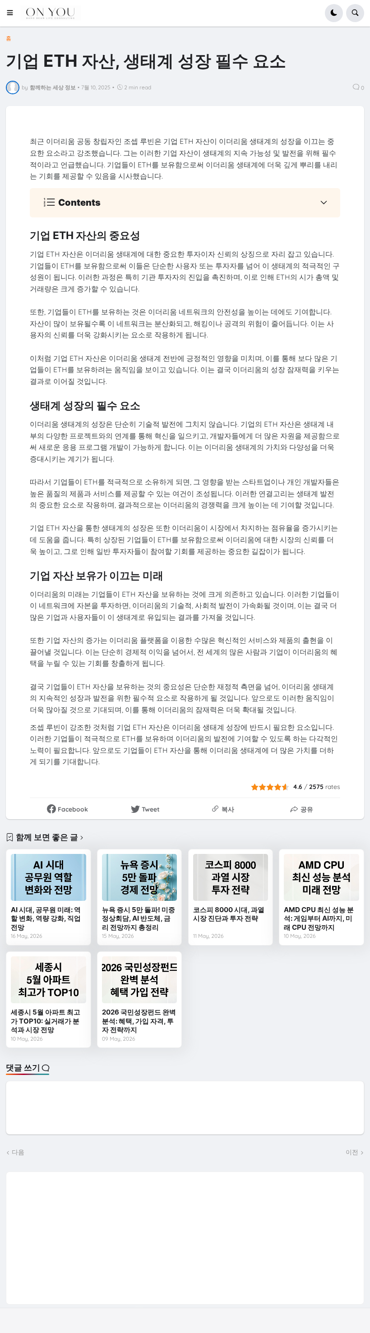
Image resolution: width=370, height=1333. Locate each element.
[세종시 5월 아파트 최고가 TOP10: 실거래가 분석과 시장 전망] (48, 979)
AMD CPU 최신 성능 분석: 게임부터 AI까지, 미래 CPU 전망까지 (319, 918)
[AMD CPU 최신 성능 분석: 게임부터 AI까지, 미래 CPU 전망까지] (321, 877)
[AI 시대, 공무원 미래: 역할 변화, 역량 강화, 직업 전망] (48, 877)
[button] (13, 13)
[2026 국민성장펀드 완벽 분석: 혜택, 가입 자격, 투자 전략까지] (139, 979)
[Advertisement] (185, 1235)
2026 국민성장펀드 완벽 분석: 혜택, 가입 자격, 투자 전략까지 (139, 1021)
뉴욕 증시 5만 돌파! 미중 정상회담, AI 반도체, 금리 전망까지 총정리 (138, 918)
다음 (18, 1152)
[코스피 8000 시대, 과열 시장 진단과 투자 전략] (230, 877)
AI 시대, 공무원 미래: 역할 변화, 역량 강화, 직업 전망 (46, 918)
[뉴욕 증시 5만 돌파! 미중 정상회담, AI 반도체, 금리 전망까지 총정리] (139, 877)
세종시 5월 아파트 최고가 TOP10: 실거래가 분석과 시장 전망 (45, 1021)
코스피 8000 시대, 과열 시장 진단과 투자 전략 (228, 914)
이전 (352, 1152)
